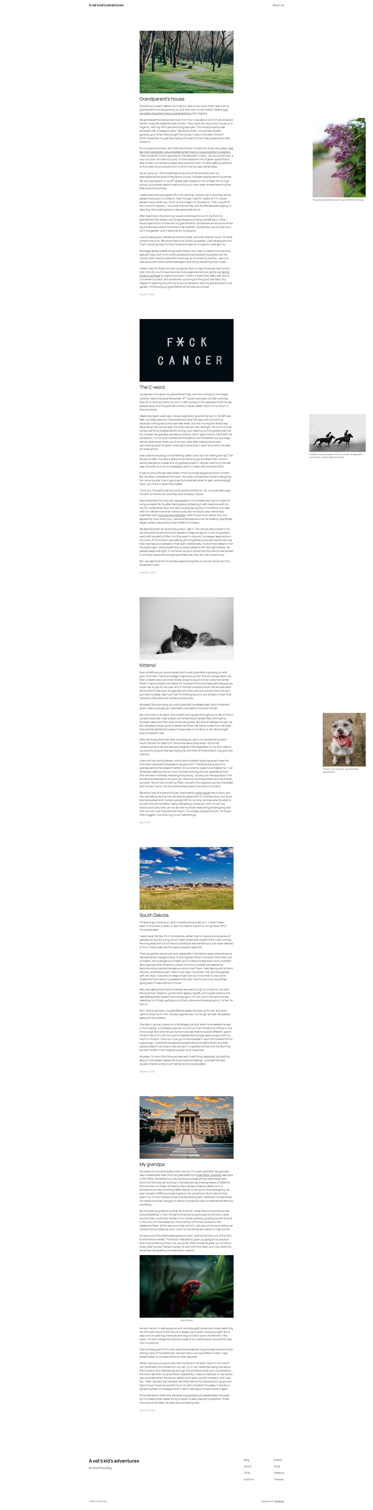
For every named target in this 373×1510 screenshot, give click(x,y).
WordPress (279, 1501)
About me (278, 5)
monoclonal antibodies (171, 515)
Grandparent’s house (162, 98)
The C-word (152, 387)
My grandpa (152, 1164)
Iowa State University (209, 1175)
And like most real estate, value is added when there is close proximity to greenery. (186, 150)
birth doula (203, 792)
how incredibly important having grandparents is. (184, 111)
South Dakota (154, 915)
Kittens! (148, 665)
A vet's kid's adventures (106, 5)
